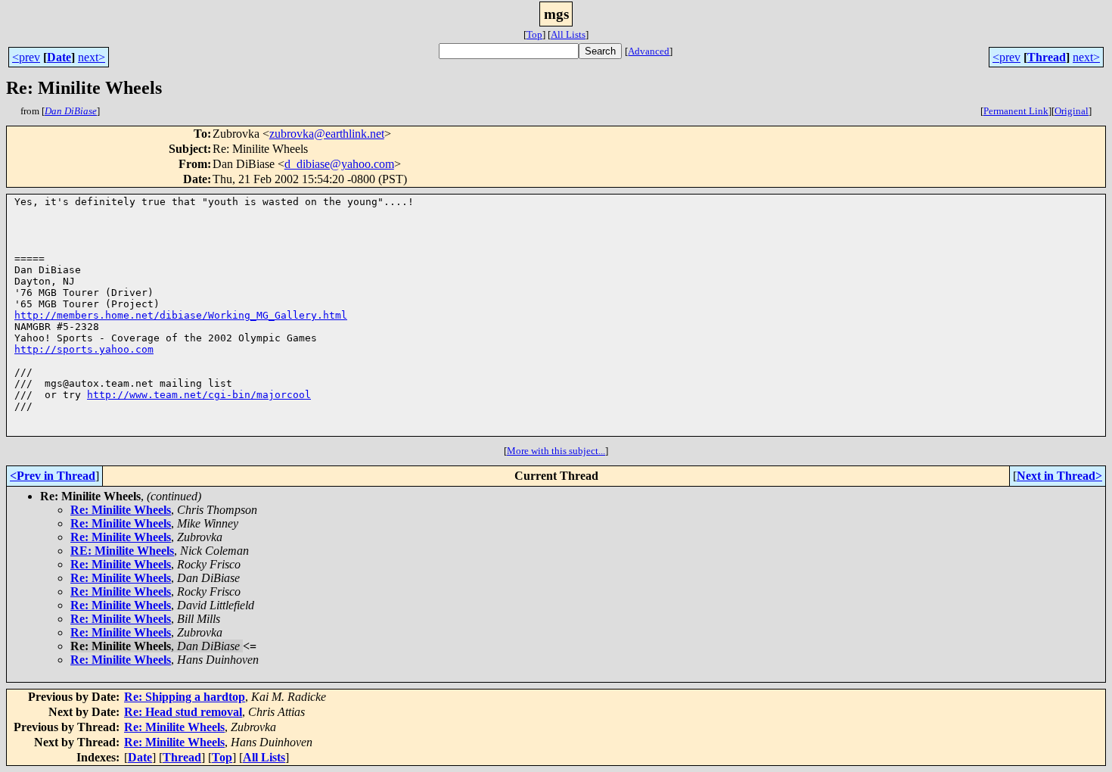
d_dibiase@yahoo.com (339, 163)
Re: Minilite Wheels (120, 509)
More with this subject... (556, 450)
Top (534, 34)
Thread (1046, 57)
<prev (26, 57)
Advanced (648, 51)
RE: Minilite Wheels (122, 550)
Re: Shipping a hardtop (184, 696)
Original (1072, 111)
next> (91, 57)
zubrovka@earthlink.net (326, 133)
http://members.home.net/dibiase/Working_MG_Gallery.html (180, 315)
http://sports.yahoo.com (84, 349)
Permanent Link (1015, 111)
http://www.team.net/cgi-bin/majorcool (199, 394)
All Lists (568, 34)
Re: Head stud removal (183, 711)
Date (59, 57)
